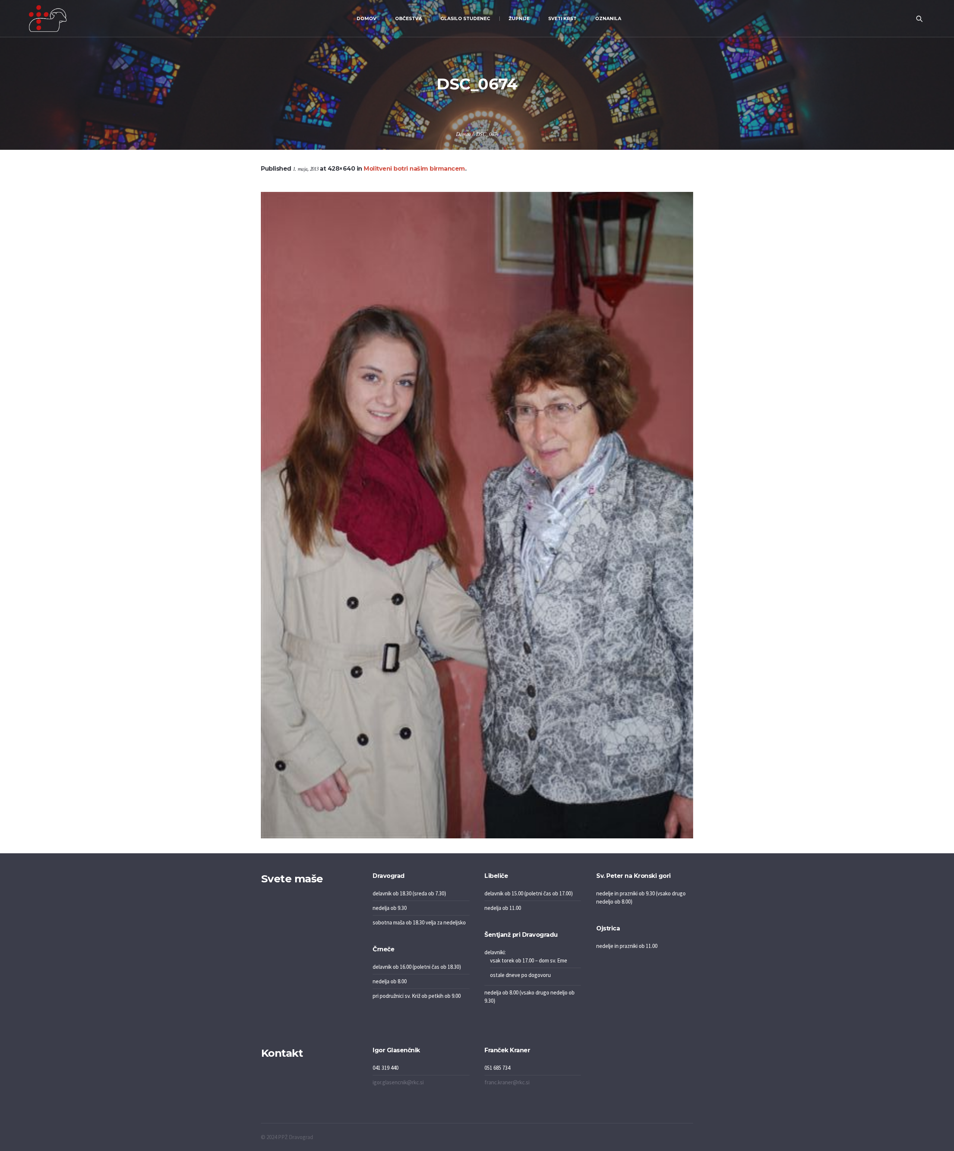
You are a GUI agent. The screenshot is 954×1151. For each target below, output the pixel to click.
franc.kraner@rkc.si (507, 1082)
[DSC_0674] (477, 515)
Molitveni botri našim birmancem (414, 168)
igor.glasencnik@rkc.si (398, 1082)
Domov (463, 134)
